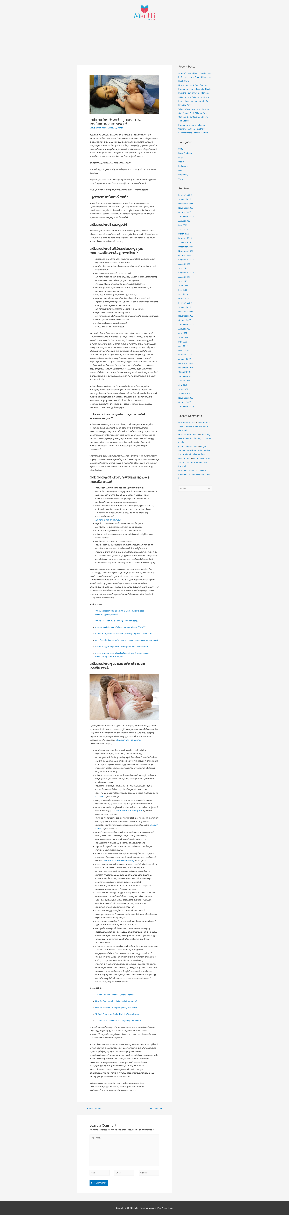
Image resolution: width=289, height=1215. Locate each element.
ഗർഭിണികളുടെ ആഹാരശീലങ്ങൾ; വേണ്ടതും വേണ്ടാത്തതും (122, 646)
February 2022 (185, 355)
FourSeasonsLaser (186, 470)
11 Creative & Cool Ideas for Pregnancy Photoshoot (118, 1020)
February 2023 (185, 303)
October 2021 (184, 372)
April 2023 (183, 294)
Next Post (156, 1108)
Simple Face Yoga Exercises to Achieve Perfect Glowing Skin (194, 426)
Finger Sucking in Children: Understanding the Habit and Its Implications (194, 450)
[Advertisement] (144, 40)
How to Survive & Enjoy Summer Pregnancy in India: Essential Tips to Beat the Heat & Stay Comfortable (194, 89)
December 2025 (185, 204)
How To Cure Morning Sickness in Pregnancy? (116, 1001)
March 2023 (183, 298)
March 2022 (183, 350)
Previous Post (94, 1108)
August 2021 (184, 381)
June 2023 (183, 285)
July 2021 (182, 385)
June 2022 (183, 337)
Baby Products (185, 153)
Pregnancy (183, 175)
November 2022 (185, 316)
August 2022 (184, 329)
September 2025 (186, 216)
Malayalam (183, 166)
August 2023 (184, 277)
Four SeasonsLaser (187, 422)
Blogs (110, 128)
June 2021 (183, 389)
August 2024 (184, 264)
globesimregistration (187, 446)
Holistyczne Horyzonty (188, 434)
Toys (180, 179)
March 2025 (183, 234)
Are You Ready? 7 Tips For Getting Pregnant (115, 995)
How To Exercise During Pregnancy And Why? (116, 1007)
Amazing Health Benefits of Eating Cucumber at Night (194, 438)
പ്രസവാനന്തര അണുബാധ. (108, 520)
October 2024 (184, 255)
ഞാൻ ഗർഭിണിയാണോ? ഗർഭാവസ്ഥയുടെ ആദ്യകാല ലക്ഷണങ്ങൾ (126, 640)
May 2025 (182, 225)
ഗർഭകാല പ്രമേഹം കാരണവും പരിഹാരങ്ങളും (116, 621)
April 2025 (183, 229)
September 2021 (185, 376)
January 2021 (184, 394)
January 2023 (184, 307)
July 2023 (182, 281)
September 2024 (186, 260)
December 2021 (185, 363)
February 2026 (185, 195)
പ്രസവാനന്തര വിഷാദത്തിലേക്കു (119, 860)
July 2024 (182, 268)
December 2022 (185, 311)
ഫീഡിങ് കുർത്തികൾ (121, 811)
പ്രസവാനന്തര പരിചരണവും (128, 740)
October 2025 (184, 212)
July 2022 (182, 333)
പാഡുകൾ (100, 796)
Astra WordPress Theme (162, 1208)
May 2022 (182, 342)
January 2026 (184, 199)
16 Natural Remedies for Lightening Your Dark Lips (194, 474)
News (181, 170)
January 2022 (184, 359)
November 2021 (185, 368)
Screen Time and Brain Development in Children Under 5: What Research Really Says (195, 77)
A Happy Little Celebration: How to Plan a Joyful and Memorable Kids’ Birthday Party (194, 101)
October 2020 (184, 402)
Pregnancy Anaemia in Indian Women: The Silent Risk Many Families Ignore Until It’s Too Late (193, 129)
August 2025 (184, 221)
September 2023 (186, 273)
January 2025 (184, 242)
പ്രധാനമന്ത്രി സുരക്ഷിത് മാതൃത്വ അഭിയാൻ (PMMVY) (121, 627)
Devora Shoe (184, 458)
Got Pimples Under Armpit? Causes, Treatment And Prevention (194, 462)
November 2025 (185, 208)
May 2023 (183, 290)
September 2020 (186, 406)
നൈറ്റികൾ (137, 811)
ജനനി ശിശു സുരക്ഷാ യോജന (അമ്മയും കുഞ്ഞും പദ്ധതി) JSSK (124, 634)
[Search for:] (195, 488)
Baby (180, 149)
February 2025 (185, 238)
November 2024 (185, 251)
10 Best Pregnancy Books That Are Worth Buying (117, 1014)
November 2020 (185, 398)
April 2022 (183, 346)
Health (181, 162)
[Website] (149, 1173)
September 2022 (186, 324)
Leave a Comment (98, 128)
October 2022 (184, 320)
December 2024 (185, 247)
